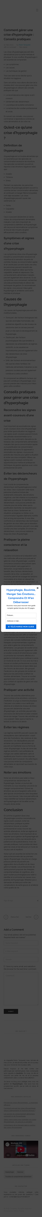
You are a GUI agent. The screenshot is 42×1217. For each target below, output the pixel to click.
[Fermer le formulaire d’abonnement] (38, 588)
